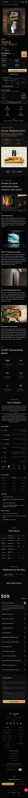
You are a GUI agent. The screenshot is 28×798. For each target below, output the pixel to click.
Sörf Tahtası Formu (7, 738)
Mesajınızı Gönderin (14, 701)
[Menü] (26, 2)
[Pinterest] (14, 723)
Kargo (20, 790)
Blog (21, 741)
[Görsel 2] (10, 36)
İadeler (16, 790)
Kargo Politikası (14, 755)
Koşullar (12, 790)
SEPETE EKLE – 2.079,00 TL (18, 70)
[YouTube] (20, 723)
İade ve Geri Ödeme (14, 758)
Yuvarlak (7, 742)
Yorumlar (21, 736)
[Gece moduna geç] (25, 142)
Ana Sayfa (2, 4)
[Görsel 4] (12, 36)
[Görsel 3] (11, 36)
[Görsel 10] (17, 36)
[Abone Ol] (20, 770)
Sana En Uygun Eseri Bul (15, 102)
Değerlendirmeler (8, 574)
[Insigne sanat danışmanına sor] (26, 790)
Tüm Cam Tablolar (7, 729)
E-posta (4, 685)
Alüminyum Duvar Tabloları (7, 733)
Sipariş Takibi (14, 753)
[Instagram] (7, 723)
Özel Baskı (7, 745)
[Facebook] (10, 723)
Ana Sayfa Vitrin (8, 4)
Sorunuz (4, 690)
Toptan (20, 738)
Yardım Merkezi (14, 760)
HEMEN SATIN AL (14, 74)
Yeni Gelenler (7, 747)
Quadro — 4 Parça (7, 740)
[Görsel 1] (9, 36)
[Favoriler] (15, 2)
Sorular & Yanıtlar (19, 574)
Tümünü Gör (24, 598)
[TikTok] (17, 723)
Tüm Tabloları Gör (21, 743)
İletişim (20, 734)
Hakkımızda (20, 729)
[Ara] (18, 2)
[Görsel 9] (16, 36)
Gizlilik (8, 790)
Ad (3, 680)
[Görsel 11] (18, 36)
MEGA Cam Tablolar (7, 736)
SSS (21, 732)
